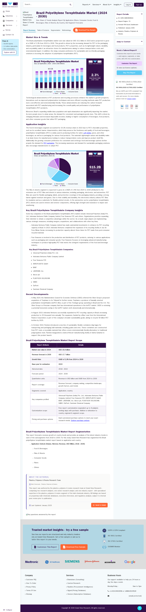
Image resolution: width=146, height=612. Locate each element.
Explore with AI (9, 52)
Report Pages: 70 (124, 21)
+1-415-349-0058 (115, 591)
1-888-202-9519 (130, 591)
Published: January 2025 (126, 28)
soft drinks (87, 133)
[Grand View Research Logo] (9, 5)
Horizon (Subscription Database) (79, 594)
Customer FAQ (31, 580)
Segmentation (55, 30)
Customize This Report (129, 63)
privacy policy (131, 99)
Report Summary (29, 30)
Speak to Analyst (100, 505)
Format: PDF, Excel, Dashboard (128, 24)
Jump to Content (123, 42)
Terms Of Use (31, 591)
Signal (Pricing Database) (76, 591)
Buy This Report (129, 72)
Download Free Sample (87, 30)
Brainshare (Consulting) (75, 580)
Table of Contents (43, 30)
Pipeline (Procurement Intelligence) (80, 587)
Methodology (66, 30)
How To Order (31, 583)
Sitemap (29, 594)
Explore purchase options (80, 421)
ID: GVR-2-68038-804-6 (125, 18)
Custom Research (73, 583)
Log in (128, 5)
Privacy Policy (31, 587)
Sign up (139, 5)
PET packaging (49, 143)
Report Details (123, 14)
